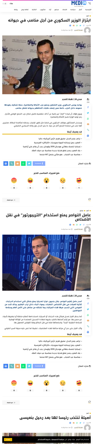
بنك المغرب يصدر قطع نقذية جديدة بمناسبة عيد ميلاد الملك (56, 150)
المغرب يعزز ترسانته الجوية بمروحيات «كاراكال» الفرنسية (57, 142)
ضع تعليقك (10, 200)
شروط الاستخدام (43, 439)
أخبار (87, 16)
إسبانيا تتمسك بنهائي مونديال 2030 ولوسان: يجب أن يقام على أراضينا (51, 146)
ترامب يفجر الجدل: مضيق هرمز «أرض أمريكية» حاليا (59, 138)
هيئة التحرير (78, 30)
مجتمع (81, 210)
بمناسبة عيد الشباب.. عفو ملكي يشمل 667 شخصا (60, 154)
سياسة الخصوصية (57, 439)
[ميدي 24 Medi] (79, 3)
